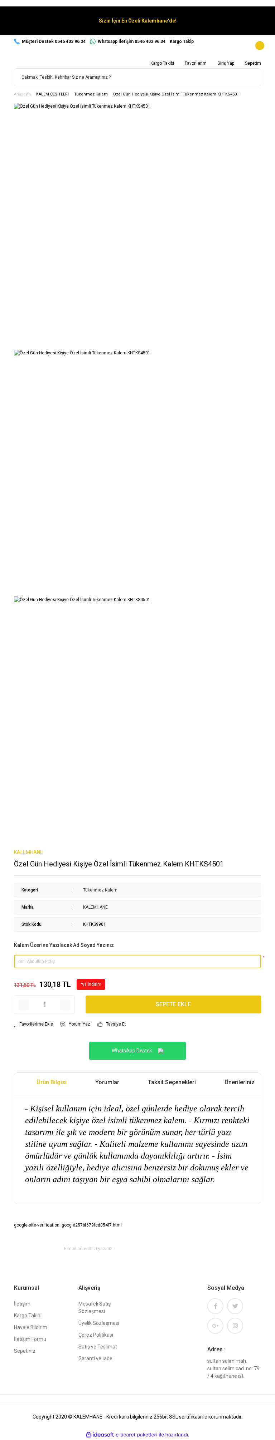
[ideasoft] (100, 1434)
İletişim (22, 1304)
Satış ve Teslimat (97, 1347)
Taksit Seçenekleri (172, 1082)
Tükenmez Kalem (100, 890)
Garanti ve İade (95, 1358)
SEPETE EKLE (173, 1004)
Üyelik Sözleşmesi (98, 1323)
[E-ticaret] (137, 1434)
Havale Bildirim (30, 1327)
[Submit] (252, 1249)
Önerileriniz (240, 1082)
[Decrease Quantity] (24, 1004)
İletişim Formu (30, 1339)
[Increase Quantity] (65, 1004)
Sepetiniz (24, 1351)
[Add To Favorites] (33, 1024)
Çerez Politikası (95, 1335)
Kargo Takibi (28, 1315)
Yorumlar (107, 1082)
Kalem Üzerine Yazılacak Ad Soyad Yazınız (64, 945)
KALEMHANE (28, 852)
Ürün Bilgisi (52, 1082)
